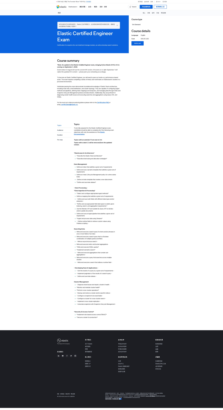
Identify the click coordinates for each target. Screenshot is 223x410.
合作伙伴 (146, 1)
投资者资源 (158, 344)
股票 (156, 351)
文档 (105, 7)
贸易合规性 (121, 369)
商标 (58, 393)
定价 (101, 7)
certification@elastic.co (69, 104)
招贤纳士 (88, 361)
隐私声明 (68, 393)
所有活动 (158, 369)
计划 (157, 13)
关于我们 (140, 1)
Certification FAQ (103, 102)
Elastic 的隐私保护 (124, 366)
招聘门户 (88, 363)
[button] (117, 25)
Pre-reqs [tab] (60, 140)
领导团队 (88, 346)
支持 (151, 1)
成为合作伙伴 (122, 351)
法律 (119, 361)
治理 (156, 346)
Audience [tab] (60, 130)
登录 (165, 1)
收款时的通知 (108, 398)
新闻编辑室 (88, 351)
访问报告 (88, 1)
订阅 (148, 13)
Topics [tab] (59, 125)
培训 (59, 13)
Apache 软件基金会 (150, 396)
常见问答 (163, 13)
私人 (144, 13)
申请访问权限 (122, 349)
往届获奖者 (158, 361)
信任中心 (121, 363)
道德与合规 (121, 371)
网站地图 (73, 393)
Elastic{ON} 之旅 (160, 363)
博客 (86, 349)
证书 (153, 13)
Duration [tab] (60, 135)
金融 (156, 349)
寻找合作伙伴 (122, 344)
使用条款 (62, 393)
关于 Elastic (88, 344)
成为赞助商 (158, 366)
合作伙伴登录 (122, 346)
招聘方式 (88, 366)
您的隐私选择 (115, 398)
